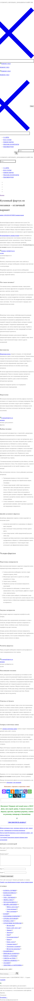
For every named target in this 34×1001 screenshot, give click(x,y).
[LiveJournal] (19, 796)
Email (2, 872)
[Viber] (25, 792)
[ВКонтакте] (8, 792)
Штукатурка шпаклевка (13, 949)
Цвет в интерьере (11, 911)
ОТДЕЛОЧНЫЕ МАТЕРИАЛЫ (12, 923)
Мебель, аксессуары (12, 907)
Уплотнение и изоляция (13, 946)
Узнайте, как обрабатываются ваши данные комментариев (16, 882)
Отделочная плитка (12, 937)
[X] (15, 796)
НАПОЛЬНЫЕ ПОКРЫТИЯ (11, 916)
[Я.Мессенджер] (11, 796)
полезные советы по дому (21, 828)
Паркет (9, 939)
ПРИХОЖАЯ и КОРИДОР (11, 953)
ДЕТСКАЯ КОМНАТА (10, 902)
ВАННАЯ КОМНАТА (9, 893)
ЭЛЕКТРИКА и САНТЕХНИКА (12, 965)
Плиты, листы (11, 942)
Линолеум (9, 932)
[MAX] (4, 792)
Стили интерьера (11, 909)
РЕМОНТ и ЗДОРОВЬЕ (10, 956)
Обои (8, 935)
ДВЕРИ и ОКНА (8, 900)
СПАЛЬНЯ (6, 963)
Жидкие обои (10, 925)
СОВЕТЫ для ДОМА (9, 958)
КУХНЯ (12, 215)
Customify (2, 979)
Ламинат (9, 930)
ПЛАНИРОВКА (8, 951)
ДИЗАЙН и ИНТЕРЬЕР (10, 904)
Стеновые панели (12, 944)
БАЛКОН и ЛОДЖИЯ (9, 890)
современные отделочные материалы (14, 830)
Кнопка (2, 195)
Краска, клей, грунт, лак (13, 928)
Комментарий (4, 854)
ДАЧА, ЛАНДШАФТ (9, 897)
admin (1, 215)
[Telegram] (21, 792)
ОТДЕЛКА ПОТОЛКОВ (10, 918)
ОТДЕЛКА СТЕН (8, 921)
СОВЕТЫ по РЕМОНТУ (10, 960)
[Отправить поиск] (16, 153)
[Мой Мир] (17, 792)
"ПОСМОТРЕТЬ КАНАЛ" (17, 822)
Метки (2, 828)
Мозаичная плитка (5, 354)
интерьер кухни (8, 828)
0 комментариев (19, 215)
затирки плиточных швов (9, 728)
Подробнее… (4, 997)
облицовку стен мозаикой (14, 782)
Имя (1, 869)
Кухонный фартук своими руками (9, 235)
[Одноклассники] (13, 792)
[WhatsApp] (30, 792)
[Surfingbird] (23, 796)
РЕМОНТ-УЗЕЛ (4, 67)
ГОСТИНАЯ (7, 895)
